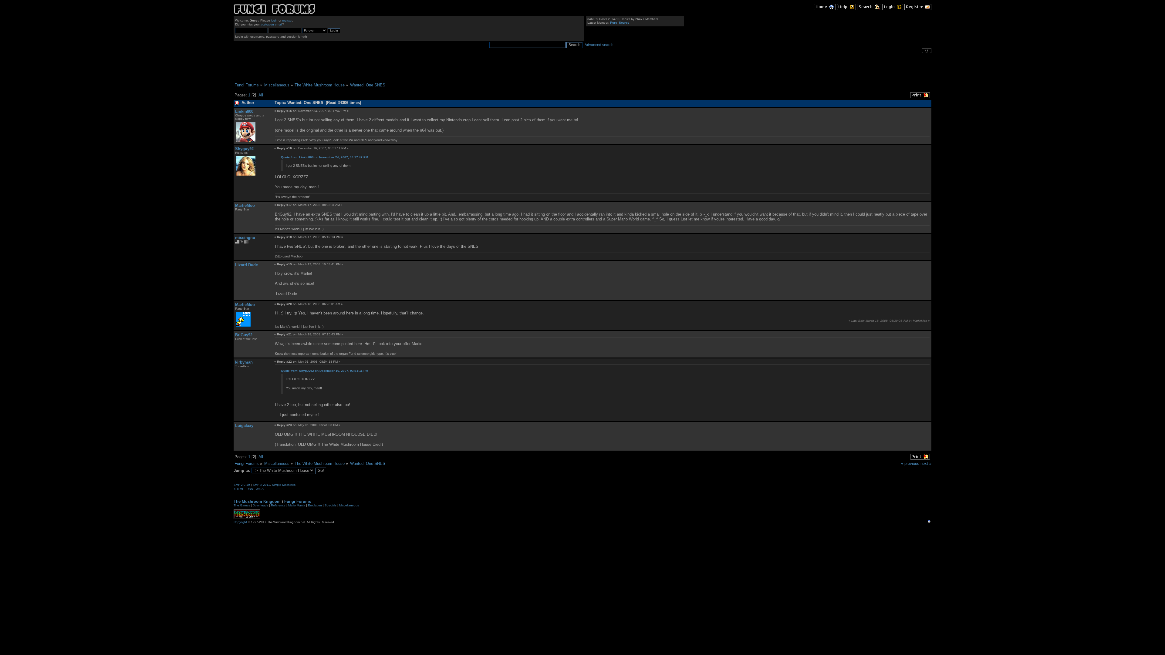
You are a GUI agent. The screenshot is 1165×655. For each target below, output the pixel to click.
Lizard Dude (246, 265)
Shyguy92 (244, 148)
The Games (242, 505)
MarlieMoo (245, 205)
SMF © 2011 (261, 484)
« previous (910, 463)
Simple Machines (283, 484)
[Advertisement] (582, 68)
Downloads (260, 505)
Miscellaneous (349, 505)
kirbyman (244, 362)
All (260, 95)
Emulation (315, 505)
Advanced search (599, 45)
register (287, 20)
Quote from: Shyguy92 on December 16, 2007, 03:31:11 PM (324, 370)
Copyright (240, 522)
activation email (271, 24)
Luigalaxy (244, 425)
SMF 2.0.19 (242, 484)
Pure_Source (620, 22)
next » (925, 463)
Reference (278, 505)
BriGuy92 (243, 335)
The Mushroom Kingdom (257, 501)
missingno (245, 237)
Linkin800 (244, 111)
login (274, 20)
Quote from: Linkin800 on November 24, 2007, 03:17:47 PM (324, 157)
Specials (330, 505)
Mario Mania (296, 505)
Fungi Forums (297, 501)
